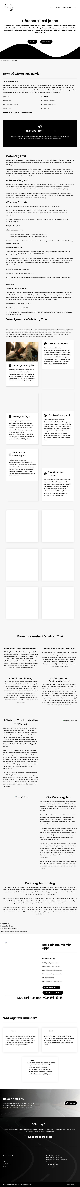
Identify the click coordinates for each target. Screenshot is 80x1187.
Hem (51, 7)
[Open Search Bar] (75, 7)
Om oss (58, 7)
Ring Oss (32, 42)
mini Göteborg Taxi (68, 817)
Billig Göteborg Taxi (13, 226)
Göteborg (69, 160)
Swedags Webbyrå (26, 1184)
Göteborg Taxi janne (7, 925)
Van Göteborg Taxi (52, 1164)
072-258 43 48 (53, 997)
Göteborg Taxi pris (25, 210)
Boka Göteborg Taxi (57, 193)
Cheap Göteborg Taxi (7, 926)
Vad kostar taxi (11, 247)
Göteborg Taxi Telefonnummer (20, 112)
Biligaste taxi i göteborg (53, 1155)
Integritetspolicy (71, 1184)
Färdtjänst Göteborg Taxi (54, 1157)
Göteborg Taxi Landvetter (21, 728)
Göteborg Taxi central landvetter (56, 1160)
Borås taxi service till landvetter (10, 928)
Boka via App (46, 42)
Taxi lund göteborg (52, 1162)
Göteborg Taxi (20, 184)
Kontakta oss (67, 7)
